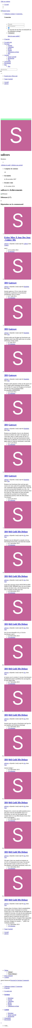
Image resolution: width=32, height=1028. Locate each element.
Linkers (6, 245)
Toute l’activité (12, 57)
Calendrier (11, 47)
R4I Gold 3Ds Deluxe (18, 531)
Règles (10, 48)
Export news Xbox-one (10, 76)
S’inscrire (7, 39)
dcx (25, 535)
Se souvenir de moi (13, 29)
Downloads (7, 63)
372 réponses (11, 297)
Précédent (10, 998)
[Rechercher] (1, 73)
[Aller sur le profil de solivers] (17, 233)
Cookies (6, 977)
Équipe (10, 50)
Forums (10, 45)
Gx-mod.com (8, 42)
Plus (9, 53)
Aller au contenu (5, 1)
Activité (6, 55)
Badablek (26, 286)
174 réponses (11, 545)
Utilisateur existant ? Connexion (13, 14)
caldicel (26, 243)
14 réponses (11, 251)
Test (8, 288)
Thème (6, 970)
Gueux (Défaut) (12, 974)
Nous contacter (8, 975)
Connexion (11, 33)
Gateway (13, 283)
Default (10, 972)
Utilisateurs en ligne (13, 52)
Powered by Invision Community (19, 980)
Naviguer (7, 44)
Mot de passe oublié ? (14, 36)
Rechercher (11, 58)
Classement (7, 61)
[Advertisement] (16, 102)
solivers (6, 243)
